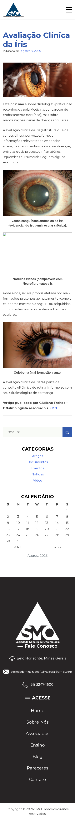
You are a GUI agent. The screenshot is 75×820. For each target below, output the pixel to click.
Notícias (38, 474)
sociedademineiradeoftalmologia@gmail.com (41, 671)
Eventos (37, 468)
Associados (37, 733)
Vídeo (37, 480)
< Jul (17, 547)
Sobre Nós (38, 722)
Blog (37, 756)
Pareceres (37, 768)
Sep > (57, 547)
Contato (37, 779)
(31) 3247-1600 (41, 684)
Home (37, 710)
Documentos (38, 462)
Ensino (37, 745)
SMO (53, 408)
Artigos (37, 456)
